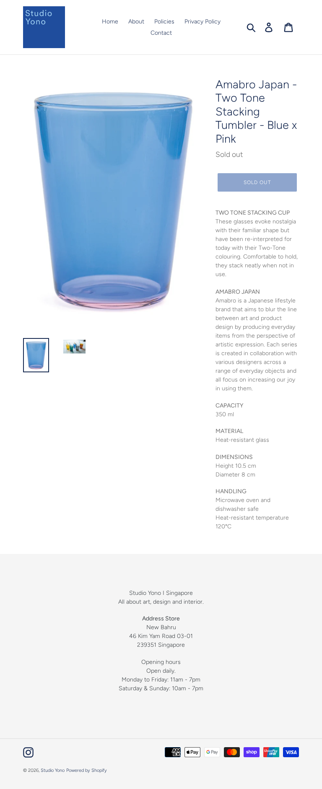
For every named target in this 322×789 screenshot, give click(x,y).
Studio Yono (53, 770)
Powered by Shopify (86, 770)
